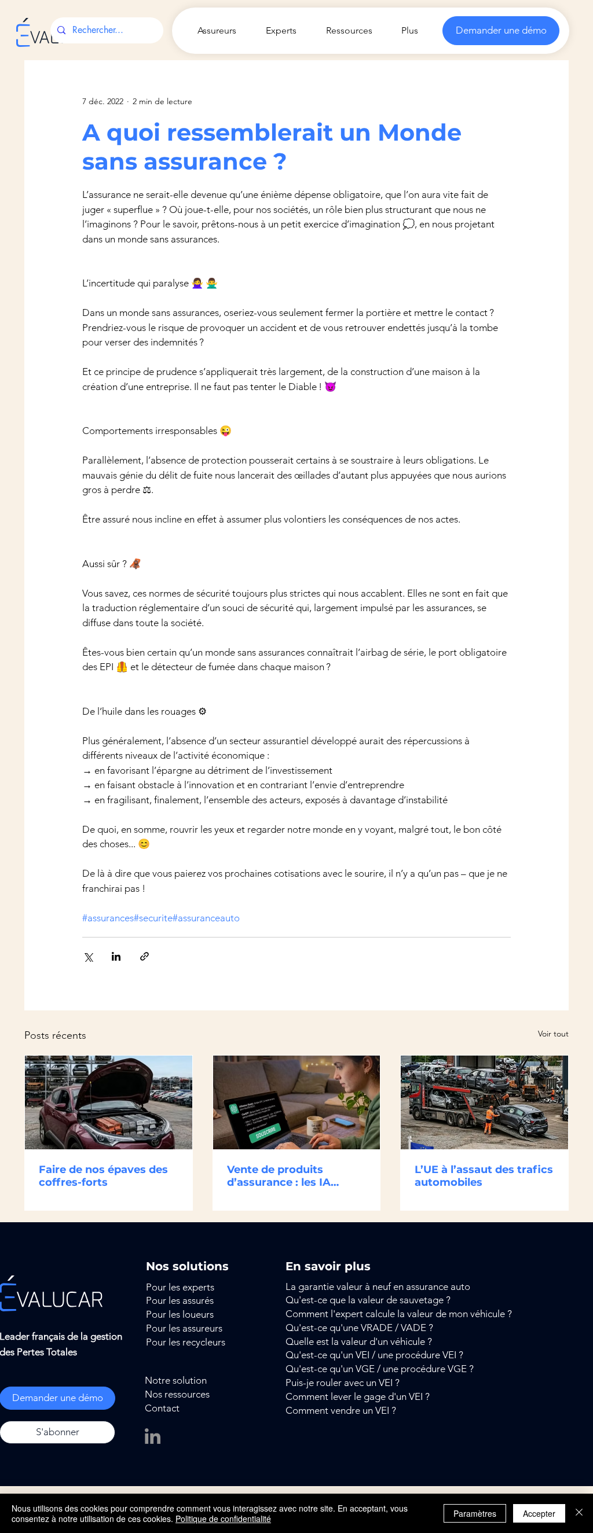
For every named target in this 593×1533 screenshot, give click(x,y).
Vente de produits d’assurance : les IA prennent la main (279, 1176)
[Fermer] (579, 1513)
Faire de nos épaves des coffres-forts (103, 1176)
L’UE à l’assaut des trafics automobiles (484, 1176)
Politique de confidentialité (223, 1518)
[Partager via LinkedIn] (116, 956)
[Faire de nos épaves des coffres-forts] (108, 1102)
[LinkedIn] (152, 1436)
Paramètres (474, 1513)
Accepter (539, 1513)
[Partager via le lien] (144, 956)
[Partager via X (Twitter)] (87, 956)
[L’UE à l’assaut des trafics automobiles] (484, 1102)
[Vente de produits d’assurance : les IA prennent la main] (296, 1102)
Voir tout (553, 1033)
